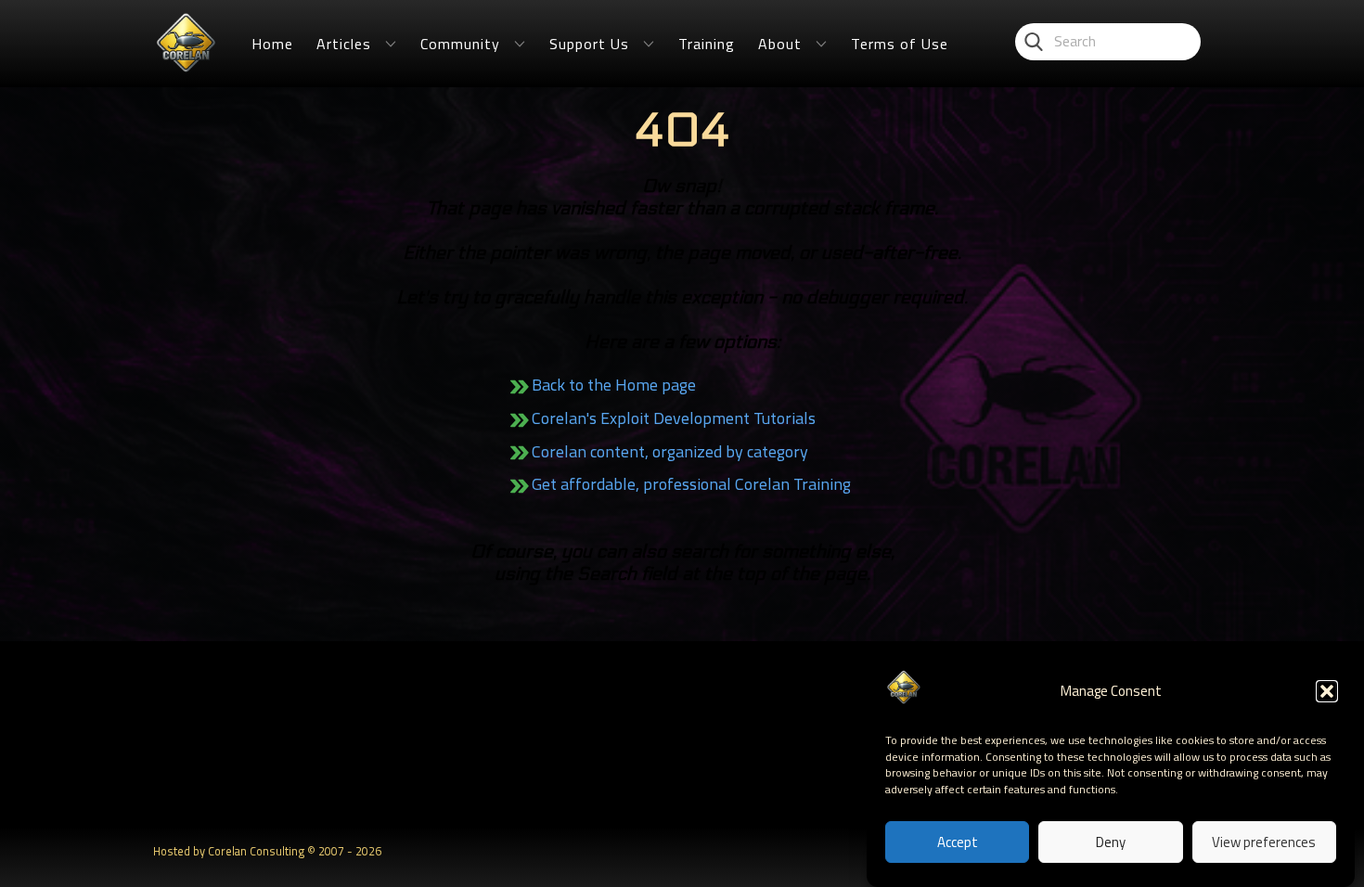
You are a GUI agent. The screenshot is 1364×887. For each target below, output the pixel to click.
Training (706, 43)
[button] (1327, 691)
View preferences (1264, 843)
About (780, 43)
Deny (1111, 843)
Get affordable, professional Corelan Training (691, 483)
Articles (343, 43)
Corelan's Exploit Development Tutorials (674, 418)
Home (272, 43)
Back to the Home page (614, 384)
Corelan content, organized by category (670, 451)
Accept (957, 843)
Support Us (589, 43)
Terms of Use (899, 43)
